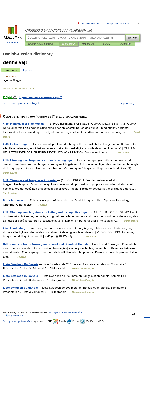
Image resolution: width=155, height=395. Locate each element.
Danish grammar (14, 200)
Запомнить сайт (90, 23)
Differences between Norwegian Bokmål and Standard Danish (45, 244)
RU (135, 23)
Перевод (27, 70)
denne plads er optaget (24, 103)
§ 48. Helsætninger (16, 144)
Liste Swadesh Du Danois (20, 264)
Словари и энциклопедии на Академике (58, 30)
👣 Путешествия (14, 315)
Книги (106, 44)
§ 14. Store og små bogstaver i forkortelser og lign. (38, 160)
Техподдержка (55, 312)
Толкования (68, 44)
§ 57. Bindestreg (14, 228)
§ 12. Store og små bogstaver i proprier (30, 180)
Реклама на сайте (73, 312)
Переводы (88, 44)
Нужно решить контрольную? (40, 97)
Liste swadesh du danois (20, 287)
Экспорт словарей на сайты (17, 321)
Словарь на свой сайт (117, 23)
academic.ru (12, 42)
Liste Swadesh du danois (20, 275)
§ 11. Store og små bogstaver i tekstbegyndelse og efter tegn (45, 212)
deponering (127, 103)
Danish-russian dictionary (42, 44)
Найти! (132, 37)
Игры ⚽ (125, 44)
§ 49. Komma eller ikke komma (23, 123)
